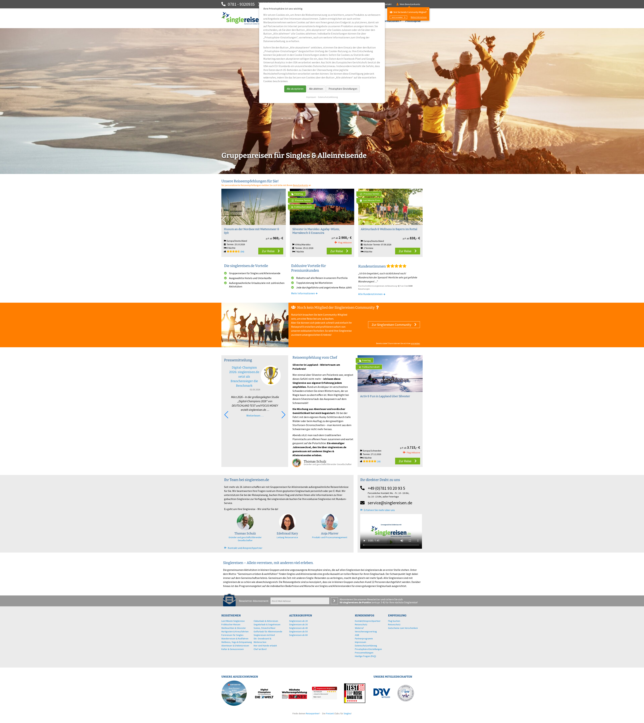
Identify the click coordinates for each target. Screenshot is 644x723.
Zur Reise (268, 251)
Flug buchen (394, 620)
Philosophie (413, 21)
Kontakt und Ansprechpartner (245, 548)
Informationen (389, 21)
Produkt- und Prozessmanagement (329, 537)
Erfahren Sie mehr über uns (379, 510)
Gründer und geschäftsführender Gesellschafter (245, 539)
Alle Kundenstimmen (370, 294)
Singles (347, 713)
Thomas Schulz (245, 533)
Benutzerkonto (300, 185)
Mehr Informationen (303, 293)
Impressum (311, 97)
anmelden (415, 343)
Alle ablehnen (316, 88)
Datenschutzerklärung (328, 97)
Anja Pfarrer (329, 533)
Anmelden (334, 600)
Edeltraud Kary (287, 533)
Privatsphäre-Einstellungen (343, 88)
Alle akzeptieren (295, 88)
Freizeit (330, 713)
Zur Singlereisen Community (391, 324)
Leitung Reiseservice (287, 537)
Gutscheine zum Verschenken (403, 627)
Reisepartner (312, 713)
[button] (420, 219)
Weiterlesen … (254, 415)
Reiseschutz (394, 624)
